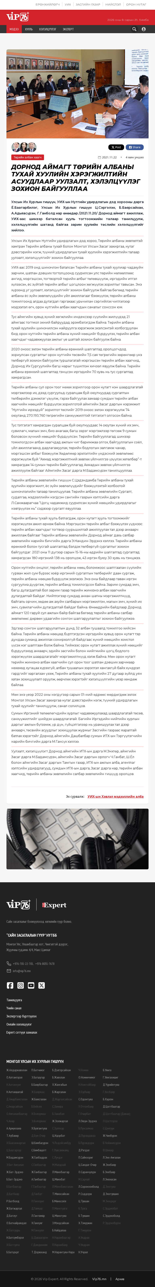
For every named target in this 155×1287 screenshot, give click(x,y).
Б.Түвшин (84, 1216)
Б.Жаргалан (59, 1092)
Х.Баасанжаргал (15, 1143)
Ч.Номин (83, 1070)
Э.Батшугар (38, 1077)
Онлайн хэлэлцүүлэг (19, 1024)
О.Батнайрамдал (16, 1223)
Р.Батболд (12, 1201)
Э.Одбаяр (84, 1092)
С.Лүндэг (57, 1157)
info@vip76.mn (22, 971)
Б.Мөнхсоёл (59, 1201)
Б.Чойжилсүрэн (112, 1143)
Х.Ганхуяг (37, 1223)
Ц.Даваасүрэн (39, 1237)
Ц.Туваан (84, 1201)
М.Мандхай (59, 1165)
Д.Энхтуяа (109, 1186)
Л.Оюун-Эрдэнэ (88, 1121)
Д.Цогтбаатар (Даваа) (116, 1114)
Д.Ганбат (36, 1194)
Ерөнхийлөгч (48, 4)
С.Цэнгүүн (108, 1128)
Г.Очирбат (85, 1114)
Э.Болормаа (38, 1121)
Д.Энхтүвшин (111, 1194)
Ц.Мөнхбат (58, 1179)
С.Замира (57, 1106)
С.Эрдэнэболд (111, 1216)
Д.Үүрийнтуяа (111, 1085)
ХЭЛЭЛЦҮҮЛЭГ (47, 29)
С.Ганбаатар (38, 1165)
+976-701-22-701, (23, 964)
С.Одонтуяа (86, 1099)
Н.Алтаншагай (14, 1092)
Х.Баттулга (13, 1245)
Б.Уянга (107, 1070)
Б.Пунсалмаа (86, 1128)
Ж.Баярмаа (37, 1092)
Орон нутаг (136, 4)
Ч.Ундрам (84, 1245)
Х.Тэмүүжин (85, 1223)
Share (136, 147)
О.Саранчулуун (87, 1172)
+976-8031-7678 (44, 964)
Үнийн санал (13, 1008)
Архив (119, 1279)
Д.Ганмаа (36, 1208)
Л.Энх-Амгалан (111, 1157)
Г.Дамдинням (39, 1245)
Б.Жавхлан (58, 1077)
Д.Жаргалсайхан (62, 1099)
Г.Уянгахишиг (110, 1077)
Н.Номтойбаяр (87, 1085)
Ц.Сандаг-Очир (87, 1165)
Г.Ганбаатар (38, 1186)
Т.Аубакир (12, 1135)
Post (118, 147)
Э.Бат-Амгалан (15, 1165)
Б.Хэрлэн (108, 1099)
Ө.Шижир (108, 1150)
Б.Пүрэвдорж (86, 1143)
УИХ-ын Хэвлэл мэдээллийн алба (116, 796)
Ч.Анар (10, 1121)
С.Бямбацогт (38, 1150)
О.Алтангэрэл (14, 1077)
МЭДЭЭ (14, 29)
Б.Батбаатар (13, 1186)
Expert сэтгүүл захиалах (21, 1032)
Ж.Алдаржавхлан (16, 1070)
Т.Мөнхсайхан (60, 1194)
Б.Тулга (83, 1208)
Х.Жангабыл (59, 1085)
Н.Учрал (83, 1252)
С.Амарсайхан (14, 1106)
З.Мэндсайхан (60, 1223)
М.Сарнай (84, 1179)
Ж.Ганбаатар (39, 1172)
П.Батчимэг (38, 1070)
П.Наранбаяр (60, 1245)
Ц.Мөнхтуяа (59, 1216)
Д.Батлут (11, 1216)
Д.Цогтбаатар (111, 1106)
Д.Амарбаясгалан (16, 1099)
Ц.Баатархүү (13, 1150)
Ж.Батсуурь (13, 1230)
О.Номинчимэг (87, 1077)
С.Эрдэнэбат (110, 1208)
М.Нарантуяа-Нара (63, 1252)
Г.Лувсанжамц (60, 1150)
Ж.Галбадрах (39, 1157)
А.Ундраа (84, 1237)
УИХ (68, 4)
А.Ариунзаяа (13, 1128)
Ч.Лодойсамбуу (61, 1143)
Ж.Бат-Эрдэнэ (14, 1172)
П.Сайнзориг (86, 1157)
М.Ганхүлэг (37, 1230)
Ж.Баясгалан (38, 1099)
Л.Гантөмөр (38, 1216)
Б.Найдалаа (59, 1230)
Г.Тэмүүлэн (85, 1230)
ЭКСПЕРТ (68, 29)
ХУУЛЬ (29, 29)
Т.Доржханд (39, 1252)
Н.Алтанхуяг (13, 1085)
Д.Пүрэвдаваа (87, 1135)
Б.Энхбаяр (109, 1172)
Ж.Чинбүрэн (110, 1135)
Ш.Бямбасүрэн (39, 1143)
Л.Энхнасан (109, 1179)
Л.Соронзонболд (89, 1186)
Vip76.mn (99, 1279)
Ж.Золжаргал (60, 1121)
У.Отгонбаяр (86, 1106)
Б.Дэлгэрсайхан (61, 1070)
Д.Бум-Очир (38, 1135)
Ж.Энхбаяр (109, 1165)
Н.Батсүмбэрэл (15, 1237)
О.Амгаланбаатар (16, 1114)
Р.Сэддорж (85, 1194)
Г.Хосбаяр (109, 1092)
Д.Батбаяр (12, 1194)
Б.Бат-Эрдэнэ (14, 1179)
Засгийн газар (88, 4)
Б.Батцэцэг (12, 1252)
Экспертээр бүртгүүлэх (21, 1016)
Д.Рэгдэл (84, 1150)
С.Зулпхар (58, 1128)
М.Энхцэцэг (109, 1201)
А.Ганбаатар (38, 1179)
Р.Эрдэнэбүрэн (112, 1223)
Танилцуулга (14, 1000)
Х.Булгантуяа (39, 1128)
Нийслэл (113, 4)
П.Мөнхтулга (59, 1208)
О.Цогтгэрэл (110, 1121)
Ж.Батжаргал (14, 1208)
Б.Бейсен (36, 1106)
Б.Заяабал (58, 1114)
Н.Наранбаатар (61, 1237)
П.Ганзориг (37, 1201)
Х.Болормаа (38, 1114)
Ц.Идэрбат (58, 1135)
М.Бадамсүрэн (14, 1157)
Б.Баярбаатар (39, 1085)
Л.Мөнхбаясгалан (62, 1186)
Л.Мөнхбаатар (60, 1172)
